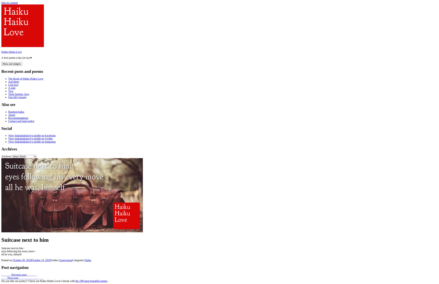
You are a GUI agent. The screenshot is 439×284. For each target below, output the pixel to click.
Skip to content (9, 2)
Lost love (13, 84)
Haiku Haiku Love (11, 51)
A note (11, 88)
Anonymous (65, 260)
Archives (6, 156)
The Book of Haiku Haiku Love (25, 78)
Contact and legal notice (21, 121)
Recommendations (18, 118)
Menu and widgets (12, 64)
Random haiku (16, 111)
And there (13, 81)
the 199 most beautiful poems (91, 281)
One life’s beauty (17, 97)
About (11, 114)
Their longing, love (18, 94)
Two (10, 91)
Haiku (88, 260)
